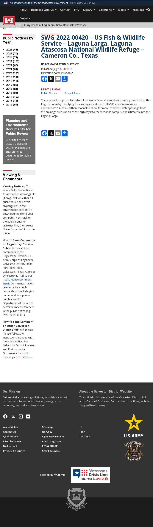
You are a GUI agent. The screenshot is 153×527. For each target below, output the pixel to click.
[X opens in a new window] (13, 416)
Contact (65, 9)
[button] (84, 3)
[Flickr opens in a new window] (28, 416)
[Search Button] (148, 10)
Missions (139, 9)
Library (88, 9)
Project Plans (72, 93)
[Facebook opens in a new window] (5, 416)
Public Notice (49, 93)
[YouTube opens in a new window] (21, 416)
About (23, 9)
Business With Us (42, 9)
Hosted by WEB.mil (52, 475)
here (15, 140)
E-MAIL (56, 89)
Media (122, 9)
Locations (106, 9)
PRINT (45, 89)
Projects (25, 18)
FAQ (76, 9)
